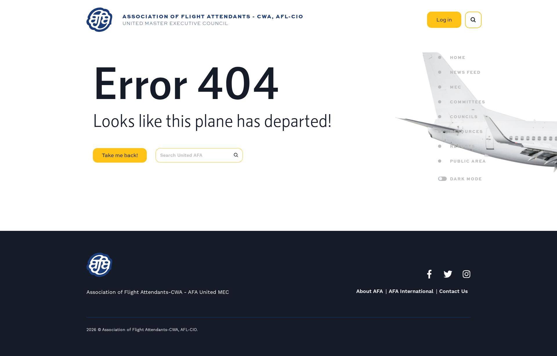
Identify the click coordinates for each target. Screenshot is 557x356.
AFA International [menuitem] (411, 291)
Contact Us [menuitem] (453, 291)
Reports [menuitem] (462, 146)
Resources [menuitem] (466, 131)
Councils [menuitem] (464, 116)
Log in (444, 19)
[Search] (236, 155)
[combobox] (192, 155)
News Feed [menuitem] (465, 72)
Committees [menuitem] (467, 102)
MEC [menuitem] (456, 87)
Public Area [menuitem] (468, 161)
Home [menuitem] (458, 57)
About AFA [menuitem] (369, 291)
